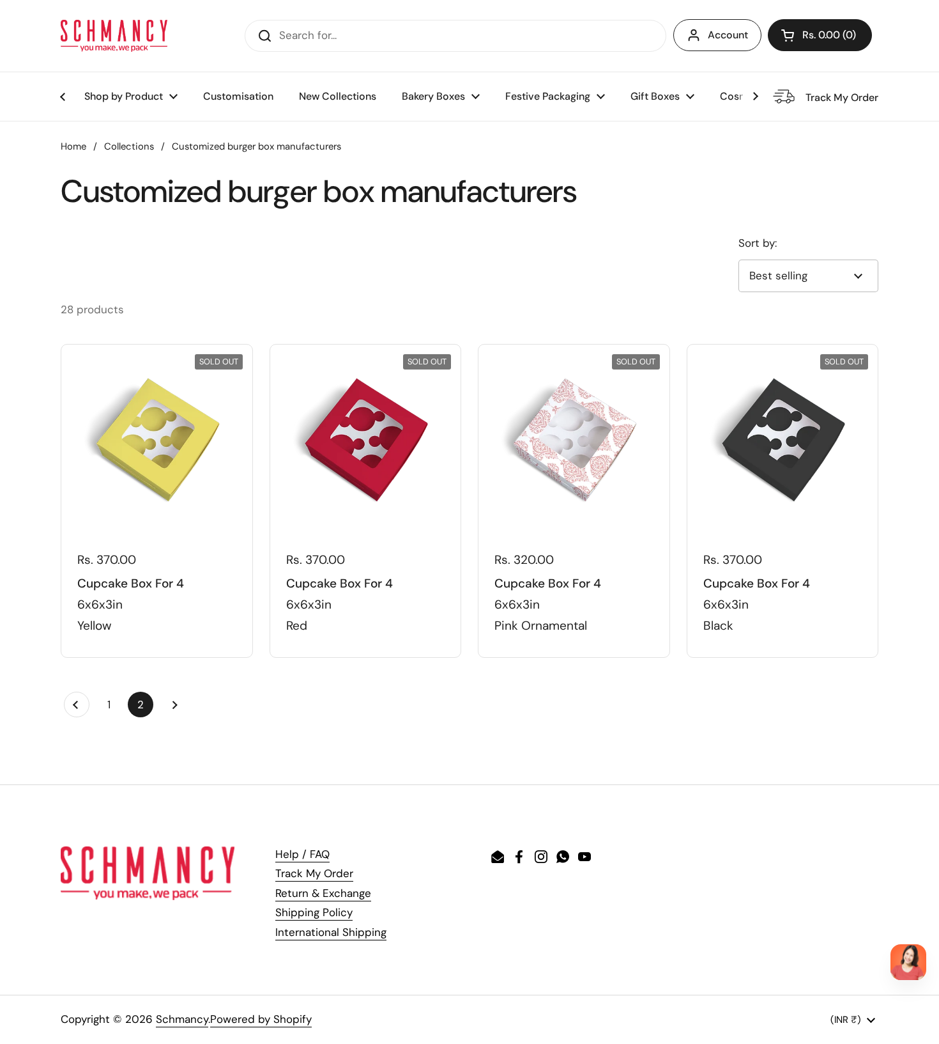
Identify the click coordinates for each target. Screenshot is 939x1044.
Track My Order (314, 873)
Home (73, 146)
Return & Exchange (323, 893)
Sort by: (757, 243)
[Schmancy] (114, 36)
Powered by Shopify (261, 1019)
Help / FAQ (302, 854)
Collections (129, 146)
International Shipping (330, 932)
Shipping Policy (314, 912)
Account (728, 35)
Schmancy (182, 1019)
